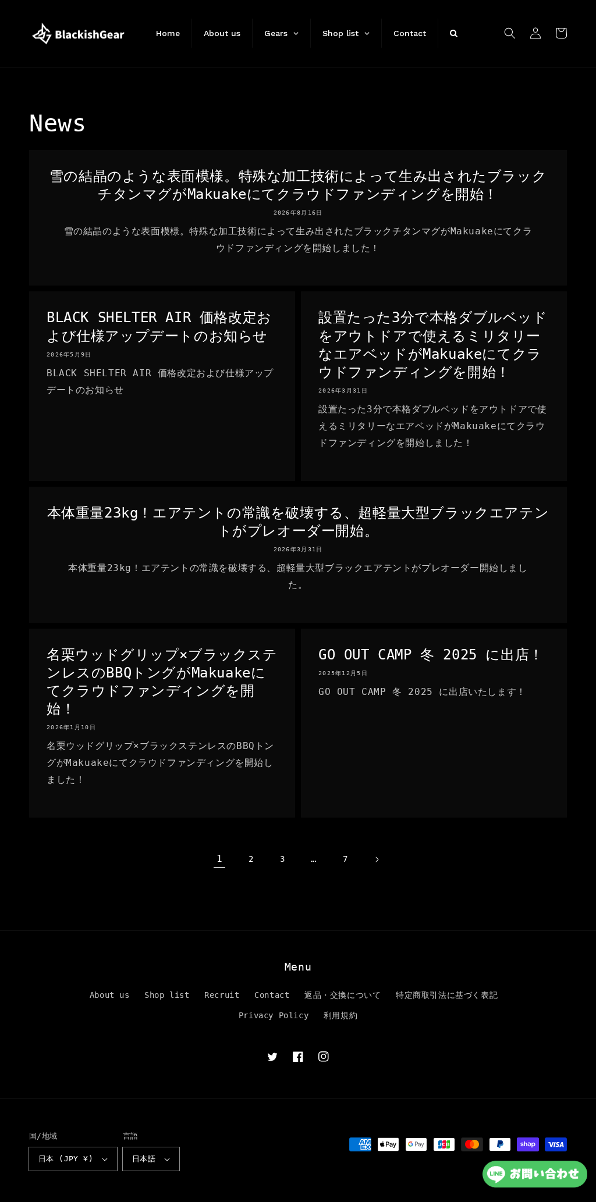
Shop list (166, 995)
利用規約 (340, 1015)
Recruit (221, 995)
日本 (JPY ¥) (65, 1158)
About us (110, 995)
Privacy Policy (273, 1015)
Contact (271, 995)
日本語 (143, 1158)
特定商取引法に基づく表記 (447, 995)
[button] (510, 33)
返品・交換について (342, 995)
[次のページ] (376, 859)
